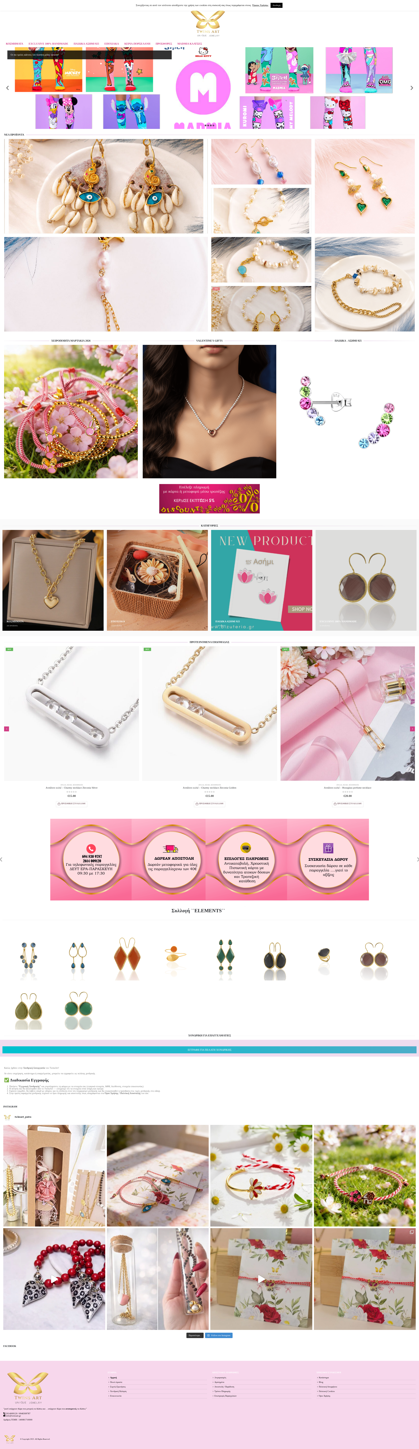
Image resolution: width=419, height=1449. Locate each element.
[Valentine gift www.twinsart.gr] (158, 1279)
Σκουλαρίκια (45, 210)
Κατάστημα (324, 1377)
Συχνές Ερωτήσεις (118, 1387)
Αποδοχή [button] (277, 5)
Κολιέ (69, 785)
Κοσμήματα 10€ (354, 785)
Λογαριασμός (220, 1377)
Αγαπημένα (219, 1382)
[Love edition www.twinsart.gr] (54, 1279)
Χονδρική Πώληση (118, 1391)
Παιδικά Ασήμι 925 (86, 43)
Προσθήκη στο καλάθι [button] (157, 229)
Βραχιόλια (225, 210)
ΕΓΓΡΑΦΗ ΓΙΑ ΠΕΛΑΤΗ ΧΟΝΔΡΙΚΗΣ (209, 1049)
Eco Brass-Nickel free (17, 210)
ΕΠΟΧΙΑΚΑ (111, 43)
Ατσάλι (217, 210)
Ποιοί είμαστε (116, 1382)
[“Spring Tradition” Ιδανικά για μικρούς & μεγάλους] (365, 1176)
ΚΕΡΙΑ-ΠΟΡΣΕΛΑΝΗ (137, 43)
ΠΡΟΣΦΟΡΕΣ (164, 43)
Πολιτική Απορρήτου (328, 1387)
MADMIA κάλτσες (189, 43)
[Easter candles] (54, 1176)
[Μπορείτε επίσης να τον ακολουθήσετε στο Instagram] (158, 1176)
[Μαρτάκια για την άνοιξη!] (365, 1279)
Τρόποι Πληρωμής (222, 1391)
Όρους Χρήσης (260, 5)
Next (411, 88)
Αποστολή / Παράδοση (224, 1387)
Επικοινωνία (115, 1396)
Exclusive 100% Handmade (48, 43)
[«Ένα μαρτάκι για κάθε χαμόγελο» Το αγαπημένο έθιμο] (261, 1176)
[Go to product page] (106, 186)
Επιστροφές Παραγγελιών (225, 1396)
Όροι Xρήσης (324, 1396)
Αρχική (113, 1377)
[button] (6, 728)
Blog (321, 1382)
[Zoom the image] (71, 346)
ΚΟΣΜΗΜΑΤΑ (14, 43)
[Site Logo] (207, 23)
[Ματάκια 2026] (261, 1279)
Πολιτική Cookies (327, 1391)
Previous (7, 88)
